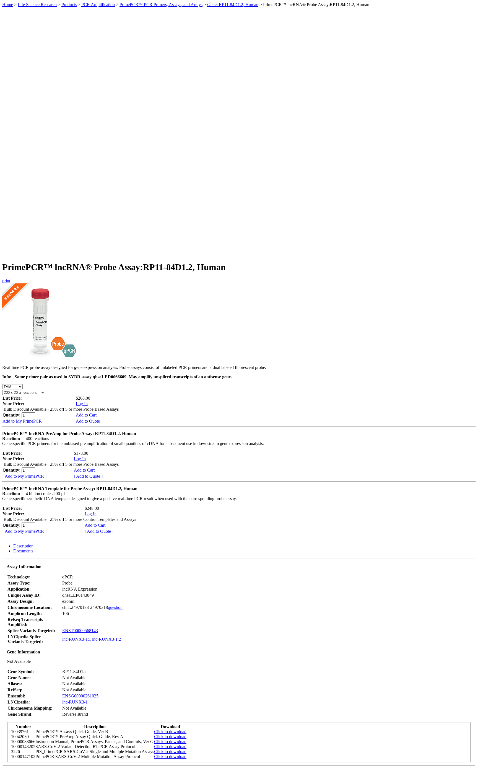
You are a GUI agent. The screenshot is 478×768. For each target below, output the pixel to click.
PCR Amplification (98, 4)
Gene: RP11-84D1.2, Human (232, 4)
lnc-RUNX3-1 (75, 702)
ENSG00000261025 (80, 696)
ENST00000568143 (80, 630)
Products (69, 4)
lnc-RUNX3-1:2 (106, 639)
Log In (82, 403)
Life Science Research (37, 4)
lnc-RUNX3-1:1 (76, 639)
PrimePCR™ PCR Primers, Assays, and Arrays (160, 4)
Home (7, 4)
